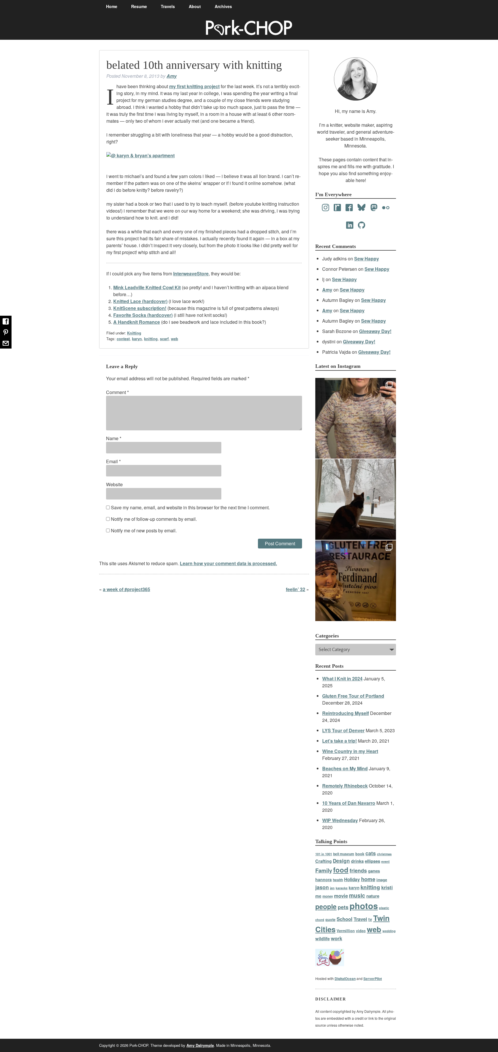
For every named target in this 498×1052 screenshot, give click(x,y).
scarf (164, 338)
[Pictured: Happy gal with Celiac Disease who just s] (355, 580)
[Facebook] (349, 207)
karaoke (342, 888)
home (368, 879)
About (195, 6)
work (336, 938)
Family (323, 870)
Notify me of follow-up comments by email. (154, 519)
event (385, 861)
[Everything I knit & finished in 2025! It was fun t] (355, 418)
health (338, 879)
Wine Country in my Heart (350, 751)
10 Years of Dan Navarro (348, 803)
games (374, 871)
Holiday (352, 879)
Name (113, 438)
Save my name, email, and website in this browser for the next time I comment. (190, 507)
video (361, 930)
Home (111, 6)
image (381, 879)
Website (114, 484)
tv (370, 919)
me (318, 896)
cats (370, 853)
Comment (117, 392)
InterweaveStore (191, 273)
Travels (168, 6)
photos (364, 906)
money (327, 896)
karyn (137, 338)
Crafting (323, 861)
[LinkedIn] (349, 225)
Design (341, 860)
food (340, 870)
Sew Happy (366, 258)
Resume (139, 6)
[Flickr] (385, 207)
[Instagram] (325, 207)
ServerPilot (372, 978)
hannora (323, 879)
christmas (384, 854)
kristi (387, 887)
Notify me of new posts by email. (144, 530)
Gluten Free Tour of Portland (353, 695)
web (174, 338)
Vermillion (346, 930)
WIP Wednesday (340, 820)
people (326, 906)
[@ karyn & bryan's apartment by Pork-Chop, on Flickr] (140, 155)
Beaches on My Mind (345, 768)
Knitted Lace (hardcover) (140, 301)
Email (113, 461)
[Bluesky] (361, 207)
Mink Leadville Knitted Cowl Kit (147, 287)
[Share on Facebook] (6, 321)
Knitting (134, 333)
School (344, 918)
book (359, 853)
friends (358, 870)
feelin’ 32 (295, 589)
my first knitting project (194, 86)
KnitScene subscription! (139, 308)
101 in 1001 (323, 854)
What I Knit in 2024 (342, 678)
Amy (172, 76)
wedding (389, 931)
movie (341, 895)
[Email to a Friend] (6, 343)
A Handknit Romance (136, 322)
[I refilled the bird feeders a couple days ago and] (355, 499)
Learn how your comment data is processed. (228, 563)
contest (123, 338)
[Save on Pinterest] (6, 332)
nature (372, 896)
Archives (223, 6)
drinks (357, 861)
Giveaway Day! (375, 331)
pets (343, 907)
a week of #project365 (126, 589)
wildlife (322, 938)
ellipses (372, 861)
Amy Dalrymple (200, 1045)
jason (322, 887)
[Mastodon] (374, 207)
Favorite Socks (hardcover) (143, 315)
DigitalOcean (345, 978)
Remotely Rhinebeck (345, 785)
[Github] (361, 225)
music (357, 895)
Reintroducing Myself (345, 713)
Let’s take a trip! (339, 740)
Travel (360, 918)
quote (330, 919)
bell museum (343, 853)
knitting (151, 338)
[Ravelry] (337, 207)
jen (332, 888)
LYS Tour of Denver (343, 730)
